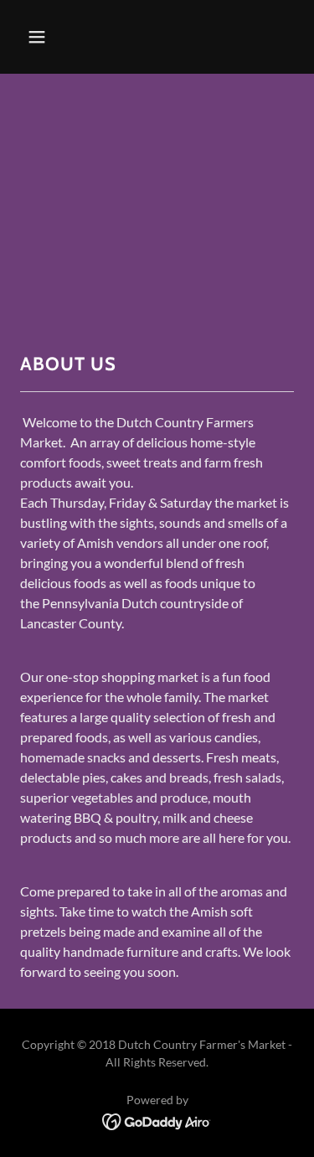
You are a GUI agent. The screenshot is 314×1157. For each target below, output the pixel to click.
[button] (51, 37)
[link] (157, 1120)
